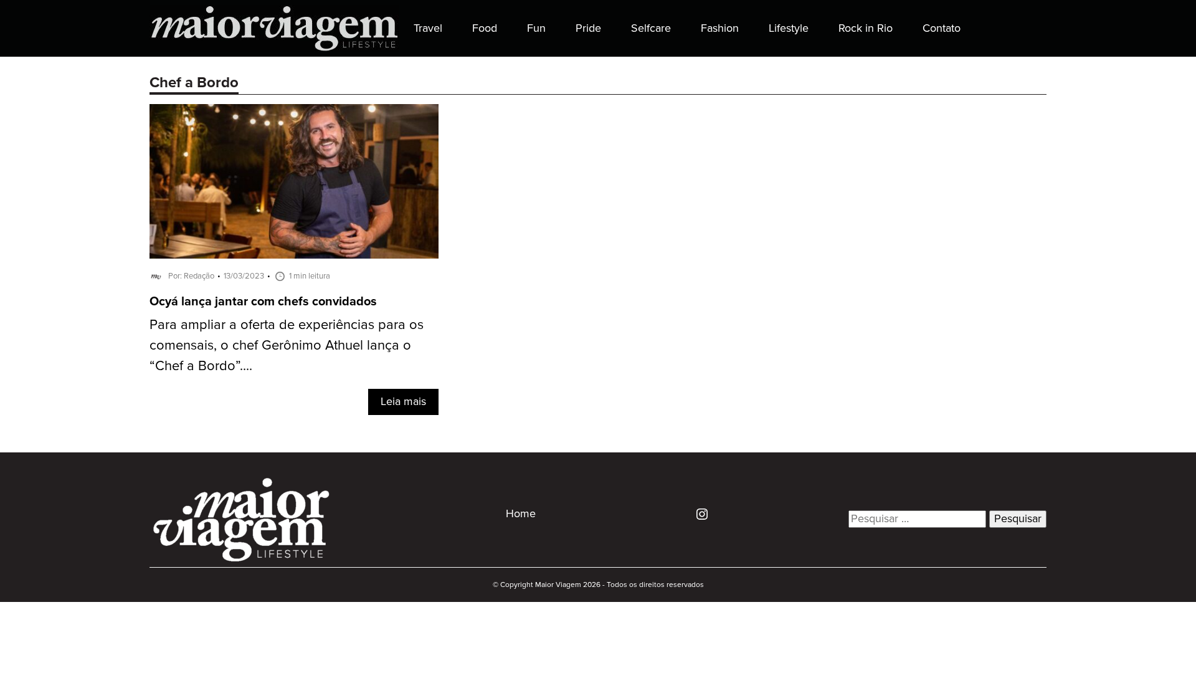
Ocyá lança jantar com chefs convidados (263, 302)
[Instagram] (697, 513)
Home (521, 514)
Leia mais (403, 402)
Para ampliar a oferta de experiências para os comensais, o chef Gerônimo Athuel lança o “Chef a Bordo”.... (287, 346)
